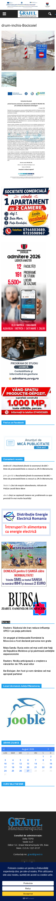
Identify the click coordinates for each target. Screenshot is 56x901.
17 (5, 767)
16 (51, 763)
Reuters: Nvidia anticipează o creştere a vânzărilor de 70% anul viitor (25, 662)
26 (20, 770)
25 (13, 770)
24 (5, 770)
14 (35, 763)
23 (51, 767)
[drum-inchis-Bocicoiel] (28, 50)
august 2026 (28, 749)
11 (13, 763)
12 (20, 763)
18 (13, 767)
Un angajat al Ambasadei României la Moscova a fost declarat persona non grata (27, 639)
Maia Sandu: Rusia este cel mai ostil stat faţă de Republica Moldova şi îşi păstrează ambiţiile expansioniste (28, 650)
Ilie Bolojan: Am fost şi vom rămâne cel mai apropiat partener (27, 672)
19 (20, 767)
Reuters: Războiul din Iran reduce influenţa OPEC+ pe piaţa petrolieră (26, 629)
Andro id (7, 465)
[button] (51, 14)
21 (35, 767)
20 (28, 767)
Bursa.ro (5, 622)
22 (43, 767)
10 (5, 763)
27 (28, 770)
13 (28, 763)
